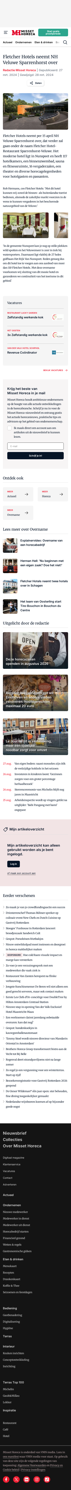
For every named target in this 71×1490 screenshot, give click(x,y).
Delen (38, 83)
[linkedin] (26, 1479)
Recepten (8, 1272)
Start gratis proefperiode (53, 32)
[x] (16, 1479)
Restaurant (9, 1423)
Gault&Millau (11, 1395)
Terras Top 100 (13, 1382)
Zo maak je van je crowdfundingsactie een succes (35, 907)
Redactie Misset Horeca (19, 70)
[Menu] (6, 32)
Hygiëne (8, 1328)
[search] (65, 42)
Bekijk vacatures (53, 370)
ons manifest (11, 1456)
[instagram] (36, 1479)
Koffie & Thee (11, 1285)
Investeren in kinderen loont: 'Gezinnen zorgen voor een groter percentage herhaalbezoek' (38, 779)
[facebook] (6, 1479)
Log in (13, 863)
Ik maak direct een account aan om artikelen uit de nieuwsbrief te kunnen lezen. (37, 432)
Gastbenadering (12, 1315)
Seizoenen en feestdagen (17, 1292)
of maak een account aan (21, 873)
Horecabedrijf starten (16, 1231)
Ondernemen (12, 1205)
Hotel (6, 1436)
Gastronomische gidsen (17, 1251)
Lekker (7, 1402)
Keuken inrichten (13, 1353)
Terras (7, 1336)
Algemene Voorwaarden (31, 1465)
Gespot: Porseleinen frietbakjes (24, 938)
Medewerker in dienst (16, 1218)
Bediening (10, 1308)
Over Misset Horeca (22, 1146)
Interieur (9, 1346)
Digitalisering (11, 1321)
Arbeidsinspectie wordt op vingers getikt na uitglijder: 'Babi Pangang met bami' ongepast (41, 805)
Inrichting (9, 1366)
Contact (7, 1177)
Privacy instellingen (33, 1469)
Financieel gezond (14, 1238)
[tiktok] (47, 1479)
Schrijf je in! (35, 455)
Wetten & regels (12, 1244)
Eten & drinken (13, 1259)
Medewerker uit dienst (16, 1225)
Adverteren (9, 1184)
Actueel (8, 1195)
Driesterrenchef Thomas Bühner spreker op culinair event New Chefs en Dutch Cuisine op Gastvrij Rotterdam (33, 917)
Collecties (12, 1139)
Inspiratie (9, 1410)
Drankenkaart (11, 1279)
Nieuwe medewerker (15, 1212)
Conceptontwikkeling (16, 1359)
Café (5, 1429)
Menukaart (10, 1266)
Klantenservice (11, 1164)
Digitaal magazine (13, 1157)
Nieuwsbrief (15, 1133)
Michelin (8, 1389)
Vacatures (9, 1171)
